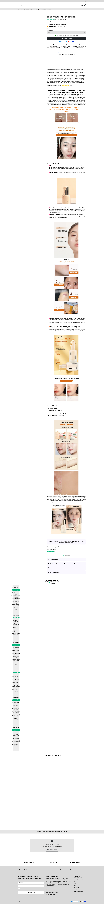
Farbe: (50, 30)
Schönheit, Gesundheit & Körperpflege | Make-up (30, 9)
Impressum (76, 887)
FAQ (75, 882)
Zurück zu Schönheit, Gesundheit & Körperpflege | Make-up (52, 831)
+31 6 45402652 (50, 894)
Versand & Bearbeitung (79, 880)
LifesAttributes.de (28, 901)
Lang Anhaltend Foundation (46, 9)
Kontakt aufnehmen (52, 849)
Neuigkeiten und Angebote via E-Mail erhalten (28, 888)
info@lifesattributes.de (52, 892)
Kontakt (75, 889)
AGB (75, 885)
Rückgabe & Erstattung (79, 883)
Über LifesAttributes (78, 891)
